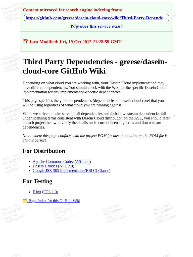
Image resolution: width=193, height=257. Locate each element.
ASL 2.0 (82, 161)
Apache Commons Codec (53, 161)
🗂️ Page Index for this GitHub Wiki (51, 201)
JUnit (37, 192)
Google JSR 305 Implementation (59, 170)
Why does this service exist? (96, 26)
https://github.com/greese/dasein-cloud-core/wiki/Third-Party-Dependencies (96, 17)
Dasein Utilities (45, 166)
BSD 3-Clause (97, 170)
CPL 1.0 (50, 192)
